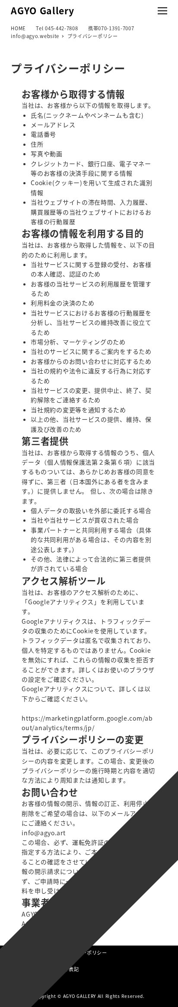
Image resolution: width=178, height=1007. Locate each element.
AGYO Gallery (42, 10)
